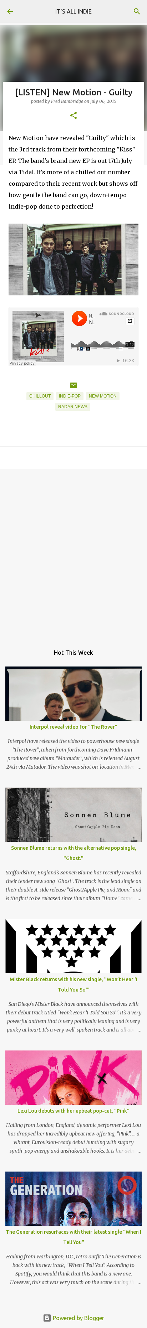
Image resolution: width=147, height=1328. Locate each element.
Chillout (40, 396)
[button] (73, 116)
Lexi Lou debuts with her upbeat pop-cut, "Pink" (73, 1111)
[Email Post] (73, 388)
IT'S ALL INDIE (73, 11)
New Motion (103, 396)
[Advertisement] (73, 553)
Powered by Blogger (77, 1318)
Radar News (72, 406)
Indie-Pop (70, 396)
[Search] (137, 11)
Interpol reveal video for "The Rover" (73, 727)
